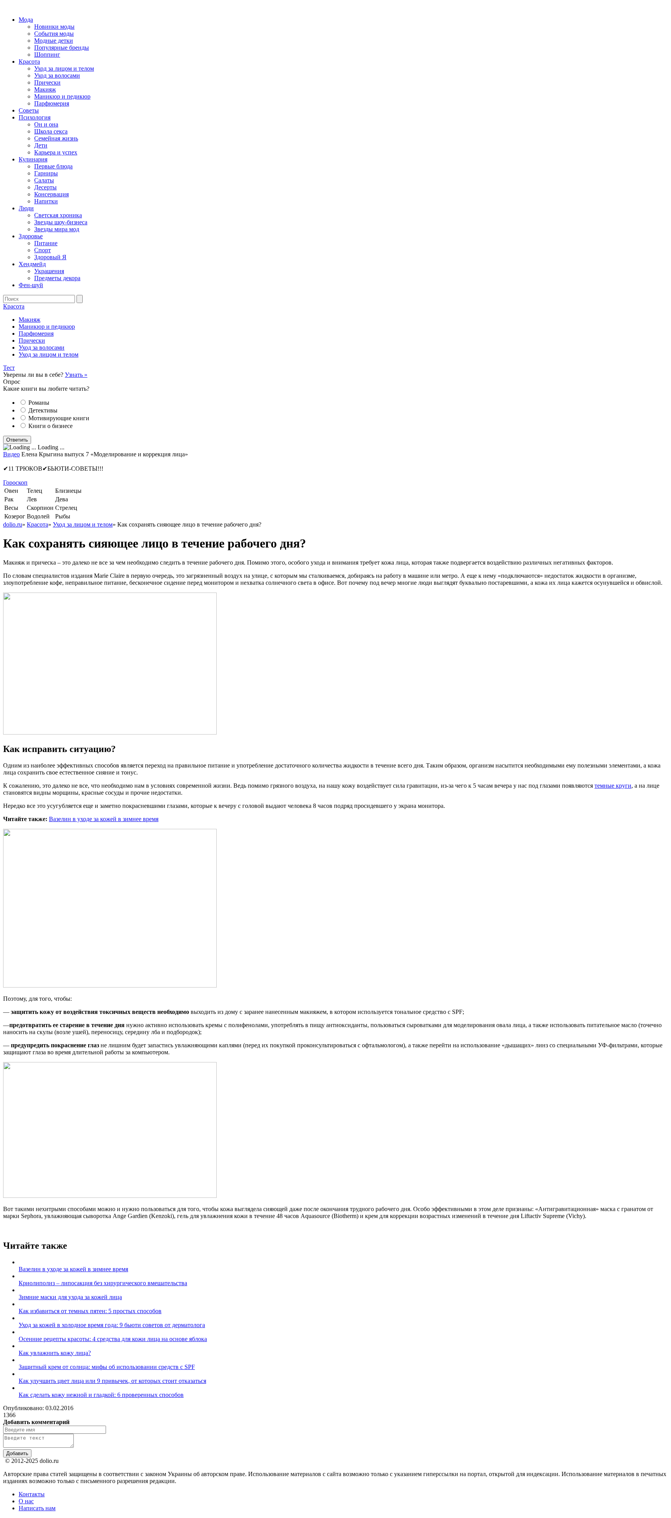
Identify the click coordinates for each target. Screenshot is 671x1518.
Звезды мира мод (56, 229)
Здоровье (31, 236)
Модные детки (53, 40)
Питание (45, 243)
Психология (34, 117)
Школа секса (51, 131)
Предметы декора (57, 278)
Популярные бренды (61, 47)
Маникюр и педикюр (62, 96)
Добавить (17, 1453)
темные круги (613, 785)
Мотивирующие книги (58, 418)
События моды (54, 33)
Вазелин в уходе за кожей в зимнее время (103, 819)
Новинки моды (54, 26)
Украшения (49, 271)
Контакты (32, 1494)
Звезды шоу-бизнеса (60, 222)
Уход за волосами (57, 75)
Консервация (51, 194)
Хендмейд (32, 264)
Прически (47, 82)
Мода (26, 19)
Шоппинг (47, 54)
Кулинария (33, 159)
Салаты (44, 180)
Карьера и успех (55, 152)
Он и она (46, 124)
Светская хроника (58, 215)
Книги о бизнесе (50, 426)
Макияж (45, 89)
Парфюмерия (51, 103)
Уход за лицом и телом (64, 68)
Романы (38, 402)
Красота (29, 61)
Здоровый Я (50, 257)
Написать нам (37, 1508)
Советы (29, 110)
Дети (40, 145)
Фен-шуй (31, 285)
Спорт (42, 250)
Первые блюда (53, 166)
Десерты (45, 187)
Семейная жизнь (56, 138)
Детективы (42, 410)
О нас (26, 1501)
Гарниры (46, 173)
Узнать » (76, 374)
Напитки (46, 201)
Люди (26, 208)
